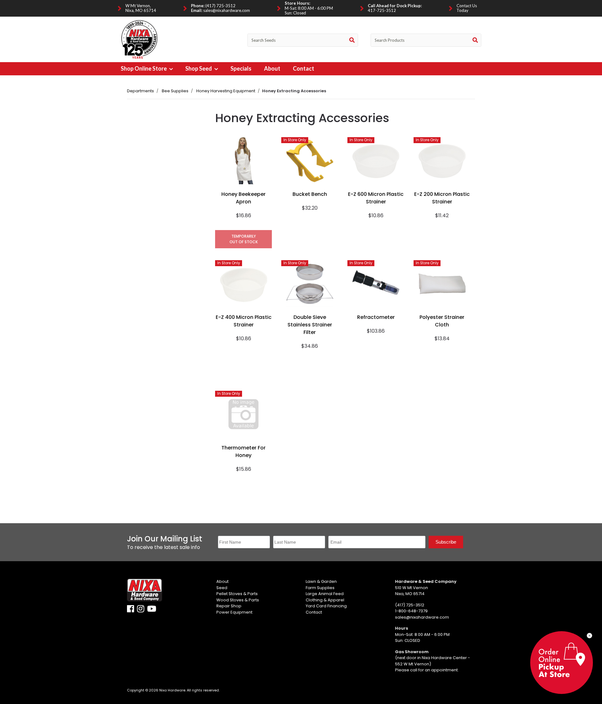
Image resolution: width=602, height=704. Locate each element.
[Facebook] (130, 610)
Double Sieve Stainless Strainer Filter (310, 325)
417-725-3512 (382, 10)
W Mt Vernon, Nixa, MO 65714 (140, 8)
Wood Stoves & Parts (237, 600)
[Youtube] (151, 610)
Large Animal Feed (325, 594)
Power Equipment (234, 612)
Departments (140, 91)
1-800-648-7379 (411, 611)
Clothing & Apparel (325, 600)
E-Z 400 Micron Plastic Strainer (244, 321)
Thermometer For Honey (243, 451)
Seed (221, 588)
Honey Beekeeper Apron (243, 198)
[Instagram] (140, 610)
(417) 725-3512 (220, 5)
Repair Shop (228, 606)
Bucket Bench (310, 194)
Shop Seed (199, 68)
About (272, 68)
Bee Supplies (175, 91)
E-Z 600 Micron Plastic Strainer (376, 198)
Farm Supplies (320, 588)
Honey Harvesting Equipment (225, 91)
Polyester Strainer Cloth (442, 321)
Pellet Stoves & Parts (237, 594)
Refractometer (376, 317)
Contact (303, 68)
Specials (240, 68)
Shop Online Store (144, 68)
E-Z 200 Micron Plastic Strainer (442, 198)
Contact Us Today (467, 8)
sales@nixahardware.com (226, 10)
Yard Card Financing (326, 606)
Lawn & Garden (321, 581)
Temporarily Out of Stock (244, 239)
